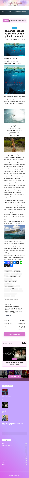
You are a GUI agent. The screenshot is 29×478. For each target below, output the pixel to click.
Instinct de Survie (8, 278)
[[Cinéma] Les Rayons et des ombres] (5, 405)
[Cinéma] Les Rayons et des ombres (14, 362)
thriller (13, 296)
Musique (3, 456)
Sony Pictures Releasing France (10, 293)
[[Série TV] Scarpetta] (5, 392)
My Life (3, 458)
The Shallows (7, 296)
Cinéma (14, 27)
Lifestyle (3, 453)
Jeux (3, 449)
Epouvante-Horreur (13, 276)
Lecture (3, 451)
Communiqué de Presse (7, 445)
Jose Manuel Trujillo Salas (9, 286)
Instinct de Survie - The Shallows (10, 281)
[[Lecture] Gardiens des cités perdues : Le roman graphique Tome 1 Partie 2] (5, 418)
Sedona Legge (14, 288)
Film (19, 276)
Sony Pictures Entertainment (17, 291)
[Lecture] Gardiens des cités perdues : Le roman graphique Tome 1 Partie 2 (12, 424)
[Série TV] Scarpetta (6, 396)
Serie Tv (3, 462)
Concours (4, 447)
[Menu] (26, 7)
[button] (8, 315)
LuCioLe (8, 304)
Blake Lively (7, 273)
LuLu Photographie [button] (14, 376)
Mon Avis (17, 286)
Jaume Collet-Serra (8, 283)
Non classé (4, 460)
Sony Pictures (7, 291)
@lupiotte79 (6, 433)
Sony (20, 288)
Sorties (3, 464)
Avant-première (17, 271)
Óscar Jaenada (7, 288)
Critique (6, 276)
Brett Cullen (14, 273)
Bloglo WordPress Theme (14, 475)
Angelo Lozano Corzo (8, 271)
